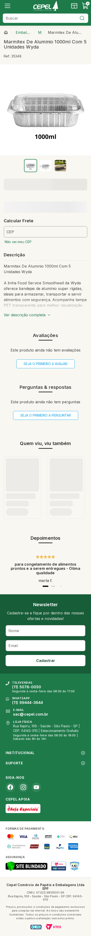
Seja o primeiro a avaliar (45, 364)
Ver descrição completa (25, 315)
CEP (10, 232)
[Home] (45, 6)
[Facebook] (10, 787)
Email (13, 645)
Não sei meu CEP (18, 242)
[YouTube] (36, 787)
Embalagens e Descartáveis (24, 32)
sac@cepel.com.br (31, 714)
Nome (13, 631)
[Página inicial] (6, 32)
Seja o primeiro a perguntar (45, 415)
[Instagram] (23, 787)
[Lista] (7, 5)
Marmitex (40, 32)
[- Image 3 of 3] (60, 165)
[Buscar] (82, 18)
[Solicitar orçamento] (74, 5)
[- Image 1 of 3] (30, 165)
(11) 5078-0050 (26, 687)
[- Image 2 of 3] (45, 165)
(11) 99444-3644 (27, 702)
